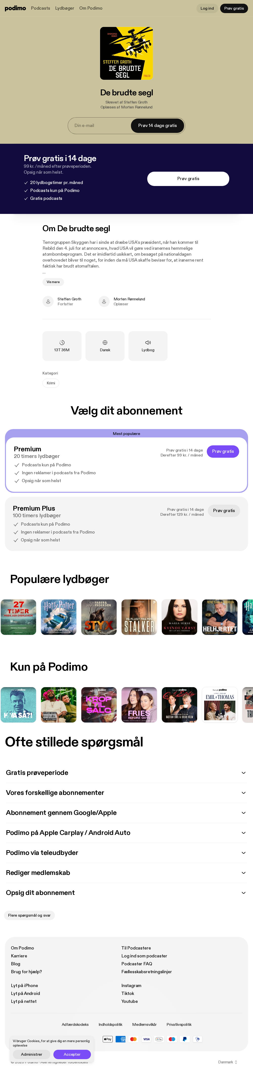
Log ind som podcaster (144, 956)
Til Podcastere (136, 948)
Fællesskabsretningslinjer (146, 972)
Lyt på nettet (24, 1001)
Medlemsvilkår (144, 1024)
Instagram (131, 986)
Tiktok (127, 993)
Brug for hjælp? (26, 972)
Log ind (207, 8)
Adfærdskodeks (75, 1024)
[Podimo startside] (15, 8)
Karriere (19, 956)
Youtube (129, 1001)
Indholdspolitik (111, 1024)
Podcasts (40, 8)
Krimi (51, 383)
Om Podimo (90, 8)
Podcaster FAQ (136, 964)
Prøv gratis (234, 8)
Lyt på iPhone (24, 986)
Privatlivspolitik (179, 1024)
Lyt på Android (25, 993)
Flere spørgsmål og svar (29, 915)
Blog (15, 964)
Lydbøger (65, 8)
